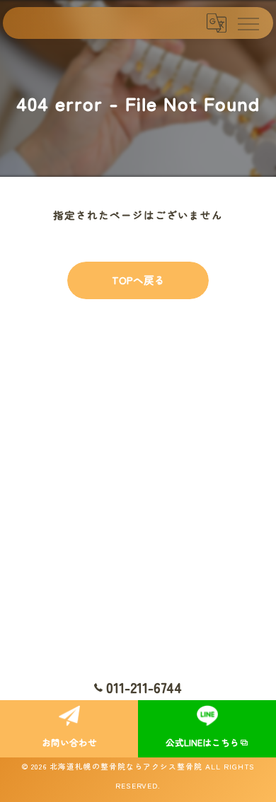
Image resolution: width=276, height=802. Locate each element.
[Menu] (247, 22)
